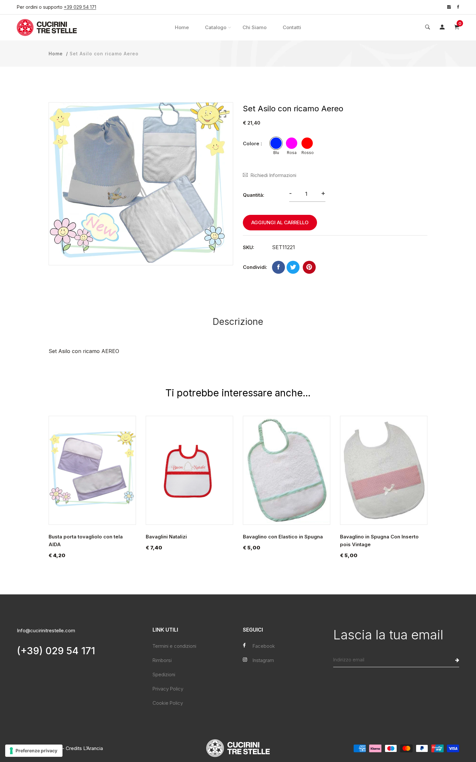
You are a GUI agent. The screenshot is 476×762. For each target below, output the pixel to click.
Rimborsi (162, 660)
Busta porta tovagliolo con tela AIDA (86, 540)
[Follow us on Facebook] (278, 267)
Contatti (292, 27)
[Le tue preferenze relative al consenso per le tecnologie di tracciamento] (33, 751)
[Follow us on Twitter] (293, 267)
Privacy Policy (168, 689)
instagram (263, 660)
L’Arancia (93, 748)
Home (182, 27)
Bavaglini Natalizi (166, 537)
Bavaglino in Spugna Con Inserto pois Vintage (379, 540)
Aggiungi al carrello (280, 222)
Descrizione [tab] (238, 321)
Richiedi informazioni (273, 175)
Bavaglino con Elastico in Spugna (283, 537)
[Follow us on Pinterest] (309, 267)
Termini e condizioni (174, 646)
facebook (264, 646)
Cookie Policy (168, 703)
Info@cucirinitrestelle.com (46, 630)
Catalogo (215, 27)
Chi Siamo (254, 27)
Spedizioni (164, 674)
